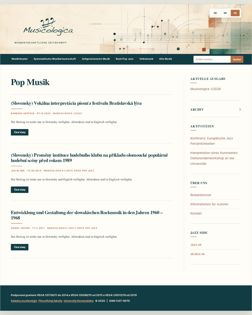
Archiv (197, 110)
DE (235, 13)
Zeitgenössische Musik (96, 58)
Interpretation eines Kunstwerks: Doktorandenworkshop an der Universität (214, 158)
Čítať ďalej (19, 132)
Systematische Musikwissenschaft (55, 58)
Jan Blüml (18, 170)
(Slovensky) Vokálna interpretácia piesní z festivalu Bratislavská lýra (76, 102)
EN (225, 13)
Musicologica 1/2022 (67, 113)
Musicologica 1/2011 (61, 228)
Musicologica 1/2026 (205, 89)
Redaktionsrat (200, 195)
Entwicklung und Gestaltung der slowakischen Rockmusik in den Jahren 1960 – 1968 (87, 215)
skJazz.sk (197, 254)
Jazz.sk (195, 245)
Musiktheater (20, 58)
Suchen (237, 59)
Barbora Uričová (22, 113)
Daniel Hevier (20, 228)
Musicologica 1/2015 (58, 170)
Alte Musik (165, 58)
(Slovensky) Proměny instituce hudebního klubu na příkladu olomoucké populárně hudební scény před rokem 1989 (89, 157)
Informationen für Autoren (209, 204)
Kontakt (196, 213)
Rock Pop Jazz (125, 58)
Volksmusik (146, 58)
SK (215, 13)
